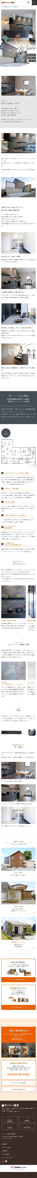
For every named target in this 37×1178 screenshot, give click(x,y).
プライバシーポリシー (8, 1157)
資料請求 (27, 1121)
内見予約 (9, 1128)
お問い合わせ (27, 1127)
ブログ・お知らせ (6, 1147)
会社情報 (4, 1144)
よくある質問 (5, 1154)
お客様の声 (5, 1151)
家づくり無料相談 (9, 1120)
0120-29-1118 (19, 1074)
